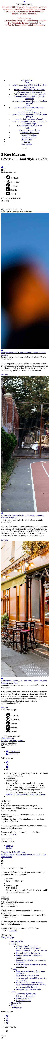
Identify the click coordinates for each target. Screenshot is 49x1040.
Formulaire (10, 778)
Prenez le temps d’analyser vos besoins (29, 90)
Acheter (27, 83)
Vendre (27, 105)
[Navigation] (24, 2)
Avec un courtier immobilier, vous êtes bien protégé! (29, 102)
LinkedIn (13, 190)
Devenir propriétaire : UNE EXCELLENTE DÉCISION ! (29, 86)
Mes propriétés (27, 80)
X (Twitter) (15, 182)
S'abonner (5, 801)
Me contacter (27, 139)
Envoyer (5, 897)
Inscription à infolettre (14, 881)
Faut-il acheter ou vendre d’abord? (29, 119)
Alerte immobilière (29, 137)
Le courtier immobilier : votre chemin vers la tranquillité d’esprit (29, 122)
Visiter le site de (13, 852)
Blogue (27, 142)
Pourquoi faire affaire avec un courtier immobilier (30, 97)
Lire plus (4, 375)
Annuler (5, 201)
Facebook (14, 178)
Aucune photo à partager (11, 198)
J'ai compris (6, 839)
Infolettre (9, 879)
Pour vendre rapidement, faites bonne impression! (29, 109)
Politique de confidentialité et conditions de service (26, 794)
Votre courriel (11, 888)
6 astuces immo (25, 5)
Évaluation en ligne (29, 135)
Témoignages (27, 144)
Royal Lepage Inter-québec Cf (13, 741)
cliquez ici (13, 834)
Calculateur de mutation (29, 133)
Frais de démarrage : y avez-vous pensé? (30, 94)
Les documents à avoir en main (29, 126)
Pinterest (13, 186)
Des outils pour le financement (29, 92)
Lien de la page (12, 781)
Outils (27, 128)
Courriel (14, 194)
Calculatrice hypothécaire (29, 130)
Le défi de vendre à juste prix (29, 112)
